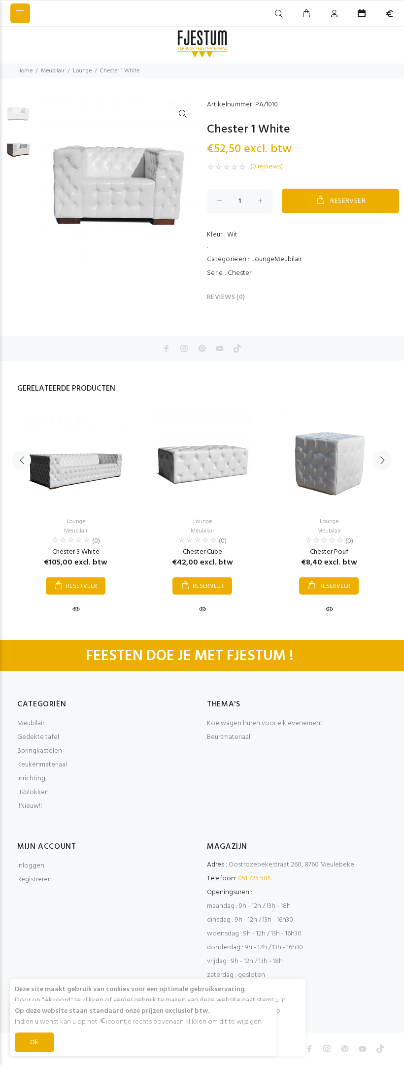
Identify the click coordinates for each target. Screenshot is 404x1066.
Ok (34, 1042)
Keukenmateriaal (42, 764)
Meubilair (53, 71)
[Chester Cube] (202, 460)
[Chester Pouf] (329, 460)
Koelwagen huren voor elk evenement (265, 723)
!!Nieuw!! (29, 806)
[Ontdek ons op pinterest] (202, 348)
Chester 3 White (76, 552)
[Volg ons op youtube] (219, 348)
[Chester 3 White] (76, 460)
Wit (232, 234)
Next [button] (382, 460)
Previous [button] (21, 460)
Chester (239, 273)
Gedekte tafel (38, 737)
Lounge (82, 71)
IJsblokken (33, 792)
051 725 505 (254, 878)
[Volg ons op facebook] (166, 348)
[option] (18, 118)
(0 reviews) (266, 167)
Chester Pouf (329, 552)
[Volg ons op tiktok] (237, 348)
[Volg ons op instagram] (184, 348)
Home (25, 71)
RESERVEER (348, 201)
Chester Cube (202, 552)
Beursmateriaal (228, 737)
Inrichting (31, 778)
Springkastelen (39, 751)
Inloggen (30, 865)
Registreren (34, 879)
